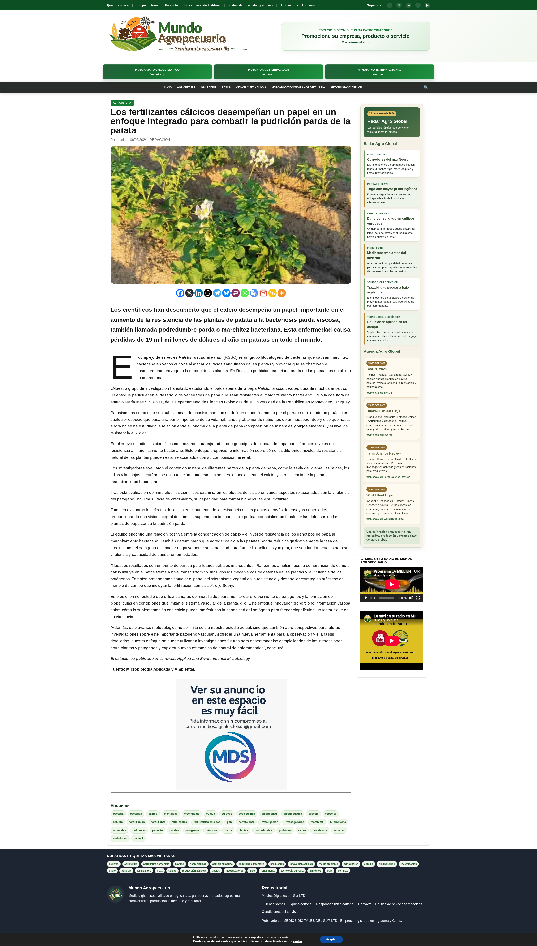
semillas (343, 870)
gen (229, 822)
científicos (170, 813)
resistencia (320, 830)
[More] (282, 293)
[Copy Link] (272, 293)
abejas (216, 870)
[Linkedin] (198, 293)
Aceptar (331, 939)
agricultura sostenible (156, 864)
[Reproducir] (366, 598)
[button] (157, 71)
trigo (252, 870)
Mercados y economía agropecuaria (298, 87)
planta (228, 830)
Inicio (168, 87)
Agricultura (186, 87)
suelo (112, 870)
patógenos (192, 830)
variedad (339, 830)
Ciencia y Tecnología (251, 87)
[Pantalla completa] (418, 598)
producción (277, 864)
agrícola (126, 870)
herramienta (246, 822)
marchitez (317, 822)
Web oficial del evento (379, 434)
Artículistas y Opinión (346, 87)
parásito (157, 830)
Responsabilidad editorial (202, 5)
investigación (269, 822)
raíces (302, 830)
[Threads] (208, 293)
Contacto (171, 5)
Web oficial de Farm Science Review (388, 477)
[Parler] (235, 293)
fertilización (137, 822)
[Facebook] (180, 293)
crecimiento (191, 813)
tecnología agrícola (292, 870)
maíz (160, 870)
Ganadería (208, 87)
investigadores (294, 822)
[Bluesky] (226, 293)
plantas (243, 830)
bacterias (136, 813)
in (418, 5)
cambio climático (222, 864)
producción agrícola (194, 870)
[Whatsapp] (245, 293)
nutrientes (139, 830)
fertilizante (158, 822)
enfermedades (293, 813)
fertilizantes (179, 822)
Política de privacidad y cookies (250, 5)
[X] (189, 293)
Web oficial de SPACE (379, 392)
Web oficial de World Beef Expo (385, 518)
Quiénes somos (118, 5)
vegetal (138, 838)
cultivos (227, 813)
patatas (174, 830)
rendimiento (268, 870)
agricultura (130, 864)
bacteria (118, 813)
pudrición (285, 830)
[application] (391, 584)
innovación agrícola (301, 864)
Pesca (226, 87)
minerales (119, 830)
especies (330, 813)
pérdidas (211, 830)
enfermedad (269, 813)
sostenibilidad (198, 864)
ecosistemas (247, 813)
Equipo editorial (147, 5)
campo (153, 813)
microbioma (338, 822)
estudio (118, 822)
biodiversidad (387, 864)
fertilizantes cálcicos (207, 822)
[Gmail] (263, 293)
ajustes (297, 941)
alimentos (315, 870)
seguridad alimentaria (252, 864)
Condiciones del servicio (297, 5)
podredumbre (263, 830)
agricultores (351, 864)
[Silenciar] (411, 598)
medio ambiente (328, 864)
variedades (120, 838)
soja (329, 870)
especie (313, 813)
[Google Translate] (254, 293)
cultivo (210, 813)
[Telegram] (217, 293)
